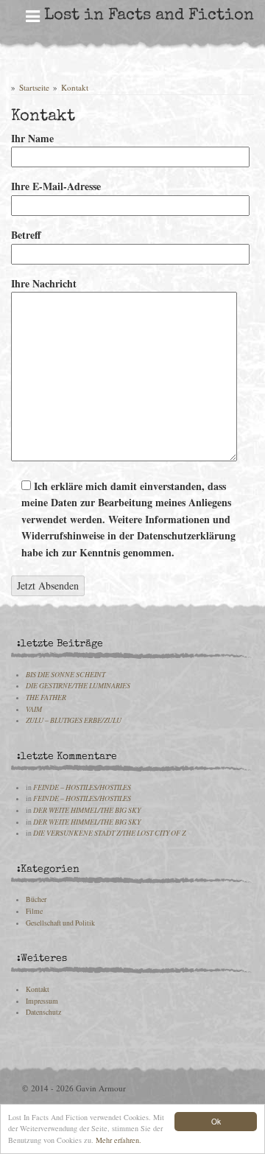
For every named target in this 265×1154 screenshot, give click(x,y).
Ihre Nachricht (44, 283)
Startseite (34, 87)
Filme (34, 911)
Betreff (26, 234)
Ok (216, 1121)
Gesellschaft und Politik (60, 923)
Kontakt (74, 87)
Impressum (42, 1001)
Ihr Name (32, 138)
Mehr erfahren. (118, 1140)
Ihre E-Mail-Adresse (56, 186)
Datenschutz (43, 1012)
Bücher (36, 899)
